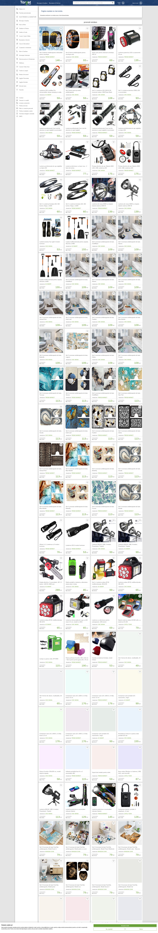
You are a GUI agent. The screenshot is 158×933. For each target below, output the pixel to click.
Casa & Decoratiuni (24, 43)
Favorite (21, 90)
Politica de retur (23, 105)
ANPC (20, 116)
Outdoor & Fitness (24, 28)
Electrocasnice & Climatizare (27, 59)
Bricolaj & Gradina (42, 3)
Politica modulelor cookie (25, 111)
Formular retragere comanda (26, 113)
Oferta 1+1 (22, 9)
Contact (21, 97)
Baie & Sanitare (23, 51)
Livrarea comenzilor (24, 103)
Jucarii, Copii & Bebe (24, 36)
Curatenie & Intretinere (25, 47)
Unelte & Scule (23, 32)
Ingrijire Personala (24, 78)
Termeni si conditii (24, 100)
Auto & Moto (22, 24)
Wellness (21, 63)
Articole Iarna (22, 86)
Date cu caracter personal (26, 108)
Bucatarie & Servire (54, 3)
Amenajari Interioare (24, 55)
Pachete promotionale (25, 13)
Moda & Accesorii (24, 74)
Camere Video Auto (24, 67)
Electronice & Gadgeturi (27, 17)
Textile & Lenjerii (23, 70)
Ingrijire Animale (23, 82)
